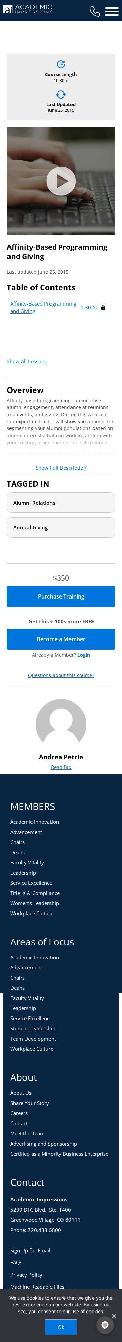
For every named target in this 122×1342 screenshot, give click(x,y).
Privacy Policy (26, 1274)
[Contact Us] (95, 11)
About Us (21, 1092)
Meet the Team (27, 1133)
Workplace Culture (31, 913)
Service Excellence (31, 882)
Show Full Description (61, 467)
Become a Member (76, 639)
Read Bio (61, 766)
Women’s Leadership (34, 903)
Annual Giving (30, 527)
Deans (17, 852)
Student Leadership (32, 1028)
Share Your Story (29, 1102)
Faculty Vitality (27, 862)
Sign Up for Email (30, 1250)
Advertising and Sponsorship (43, 1143)
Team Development (33, 1038)
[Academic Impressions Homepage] (27, 9)
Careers (19, 1113)
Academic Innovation (34, 821)
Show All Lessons (27, 361)
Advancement (26, 832)
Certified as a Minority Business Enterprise (59, 1153)
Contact (19, 1123)
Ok (61, 1327)
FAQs (16, 1262)
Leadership (23, 872)
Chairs (17, 842)
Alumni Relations (34, 502)
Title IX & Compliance (35, 892)
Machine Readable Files (37, 1286)
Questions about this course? (61, 675)
